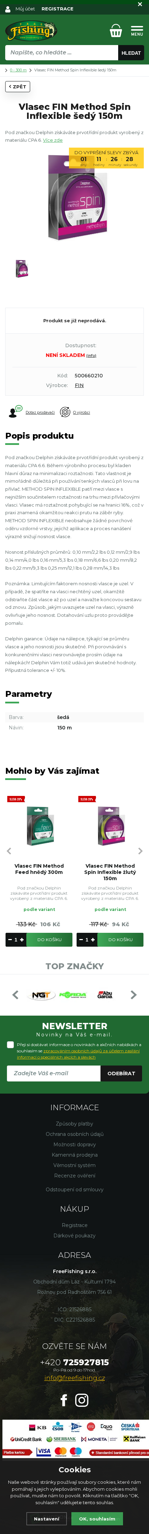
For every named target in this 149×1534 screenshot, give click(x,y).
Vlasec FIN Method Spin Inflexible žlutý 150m (110, 872)
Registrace (75, 1225)
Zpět (19, 86)
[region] (74, 67)
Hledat (131, 53)
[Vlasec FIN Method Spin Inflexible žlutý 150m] (110, 825)
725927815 (74, 1362)
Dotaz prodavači (40, 412)
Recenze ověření (74, 1176)
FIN (79, 385)
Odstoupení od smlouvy (75, 1189)
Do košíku (49, 939)
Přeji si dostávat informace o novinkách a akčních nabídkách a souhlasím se (79, 1051)
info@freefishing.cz (74, 1378)
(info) (91, 355)
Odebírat (121, 1073)
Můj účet (25, 8)
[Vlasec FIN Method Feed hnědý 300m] (39, 825)
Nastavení (46, 1519)
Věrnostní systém (74, 1165)
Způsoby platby (74, 1124)
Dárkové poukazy (74, 1236)
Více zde (53, 140)
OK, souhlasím (97, 1519)
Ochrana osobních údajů (75, 1134)
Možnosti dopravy (74, 1144)
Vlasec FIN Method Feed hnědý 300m (39, 869)
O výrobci (81, 412)
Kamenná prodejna (75, 1155)
